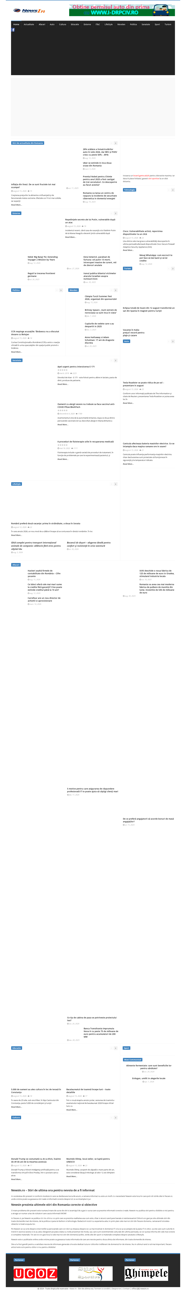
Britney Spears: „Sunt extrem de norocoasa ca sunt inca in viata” (101, 311)
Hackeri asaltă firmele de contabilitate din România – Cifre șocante (44, 573)
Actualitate (29, 24)
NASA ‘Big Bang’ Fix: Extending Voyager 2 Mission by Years (43, 258)
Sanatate (146, 24)
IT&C (98, 24)
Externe (87, 24)
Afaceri (42, 24)
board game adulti (141, 175)
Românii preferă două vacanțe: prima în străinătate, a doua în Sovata (45, 523)
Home (16, 24)
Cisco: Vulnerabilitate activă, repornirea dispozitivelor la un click (142, 232)
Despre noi (116, 1288)
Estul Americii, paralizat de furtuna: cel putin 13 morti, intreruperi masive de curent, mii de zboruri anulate (100, 261)
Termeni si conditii (102, 1288)
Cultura (62, 24)
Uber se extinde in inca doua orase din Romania (97, 164)
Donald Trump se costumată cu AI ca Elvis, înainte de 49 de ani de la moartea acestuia (36, 1160)
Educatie (75, 24)
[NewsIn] (29, 11)
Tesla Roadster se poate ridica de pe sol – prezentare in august (143, 384)
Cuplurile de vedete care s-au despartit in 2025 (99, 325)
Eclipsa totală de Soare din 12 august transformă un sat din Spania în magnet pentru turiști (149, 309)
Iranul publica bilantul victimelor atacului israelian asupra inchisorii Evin (100, 276)
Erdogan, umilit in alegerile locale (148, 1078)
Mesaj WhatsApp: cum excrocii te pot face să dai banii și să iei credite (156, 258)
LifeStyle (109, 24)
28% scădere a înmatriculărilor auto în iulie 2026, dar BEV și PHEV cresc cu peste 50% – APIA (100, 152)
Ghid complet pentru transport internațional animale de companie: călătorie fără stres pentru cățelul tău (36, 545)
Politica (133, 24)
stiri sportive (153, 178)
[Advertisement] (93, 53)
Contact (126, 1288)
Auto (52, 24)
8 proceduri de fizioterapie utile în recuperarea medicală (86, 441)
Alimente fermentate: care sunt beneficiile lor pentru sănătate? (148, 1067)
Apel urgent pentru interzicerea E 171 (76, 366)
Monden (121, 24)
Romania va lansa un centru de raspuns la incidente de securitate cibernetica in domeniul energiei (100, 196)
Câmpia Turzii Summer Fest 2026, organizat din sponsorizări (101, 297)
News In (73, 1288)
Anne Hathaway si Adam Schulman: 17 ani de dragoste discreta (99, 340)
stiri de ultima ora (47, 1218)
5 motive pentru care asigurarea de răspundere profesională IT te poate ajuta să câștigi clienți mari (92, 790)
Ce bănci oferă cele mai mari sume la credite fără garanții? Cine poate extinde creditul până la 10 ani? (45, 587)
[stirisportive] (91, 1273)
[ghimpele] (146, 1273)
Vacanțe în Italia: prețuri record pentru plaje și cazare (133, 333)
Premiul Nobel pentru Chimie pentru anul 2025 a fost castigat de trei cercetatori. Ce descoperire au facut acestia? (100, 180)
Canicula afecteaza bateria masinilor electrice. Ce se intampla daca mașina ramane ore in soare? (148, 445)
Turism (168, 24)
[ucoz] (35, 1273)
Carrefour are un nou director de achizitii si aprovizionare (44, 599)
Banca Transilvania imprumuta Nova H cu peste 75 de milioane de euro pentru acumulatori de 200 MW (101, 1032)
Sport (157, 24)
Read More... (16, 204)
